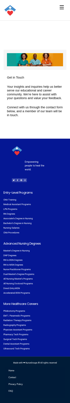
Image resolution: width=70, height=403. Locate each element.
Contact (12, 377)
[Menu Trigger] (61, 7)
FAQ (10, 391)
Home (11, 370)
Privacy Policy (15, 384)
